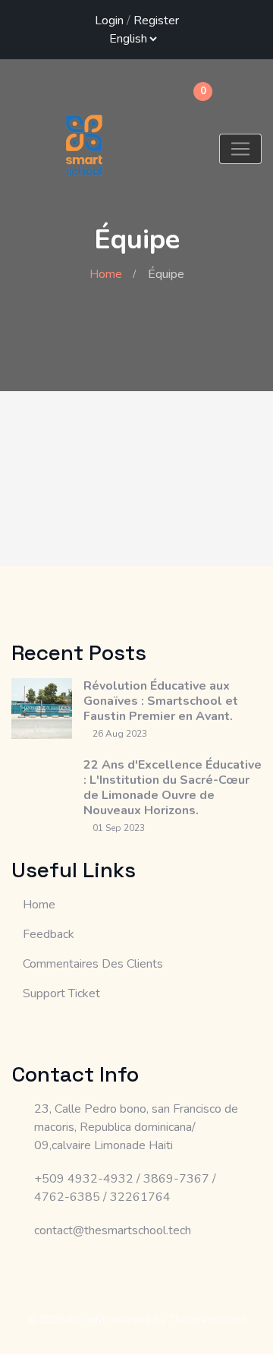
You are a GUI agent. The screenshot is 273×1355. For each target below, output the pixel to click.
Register (156, 20)
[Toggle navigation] (240, 149)
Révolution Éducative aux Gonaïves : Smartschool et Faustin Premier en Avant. (160, 701)
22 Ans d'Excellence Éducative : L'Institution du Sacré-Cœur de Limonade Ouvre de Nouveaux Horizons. (172, 787)
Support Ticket (61, 993)
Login (109, 20)
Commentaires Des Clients (93, 963)
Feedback (48, 934)
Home (105, 274)
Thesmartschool (207, 1319)
